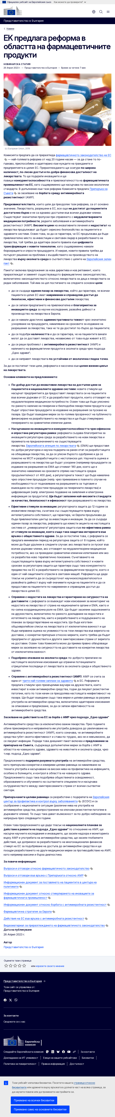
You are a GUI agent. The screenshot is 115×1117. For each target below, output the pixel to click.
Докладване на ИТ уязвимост (21, 1057)
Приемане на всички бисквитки (34, 1100)
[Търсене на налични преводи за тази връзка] (5, 159)
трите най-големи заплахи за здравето (47, 680)
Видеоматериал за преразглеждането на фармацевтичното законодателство (54, 925)
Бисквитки (88, 1057)
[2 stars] (8, 966)
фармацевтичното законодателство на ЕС (83, 155)
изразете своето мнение (50, 966)
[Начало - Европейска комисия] (13, 10)
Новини (10, 28)
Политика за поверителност (20, 1063)
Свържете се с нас (14, 1021)
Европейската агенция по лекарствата (51, 445)
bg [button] (93, 11)
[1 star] (6, 966)
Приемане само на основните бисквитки (40, 1109)
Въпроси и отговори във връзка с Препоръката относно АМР (44, 875)
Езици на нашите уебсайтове (60, 1057)
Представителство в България (24, 947)
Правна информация (53, 1063)
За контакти (88, 1051)
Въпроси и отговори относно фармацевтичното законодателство (46, 868)
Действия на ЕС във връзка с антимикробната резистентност (44, 918)
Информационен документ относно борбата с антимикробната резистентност (55, 904)
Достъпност (77, 1063)
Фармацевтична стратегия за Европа (28, 911)
